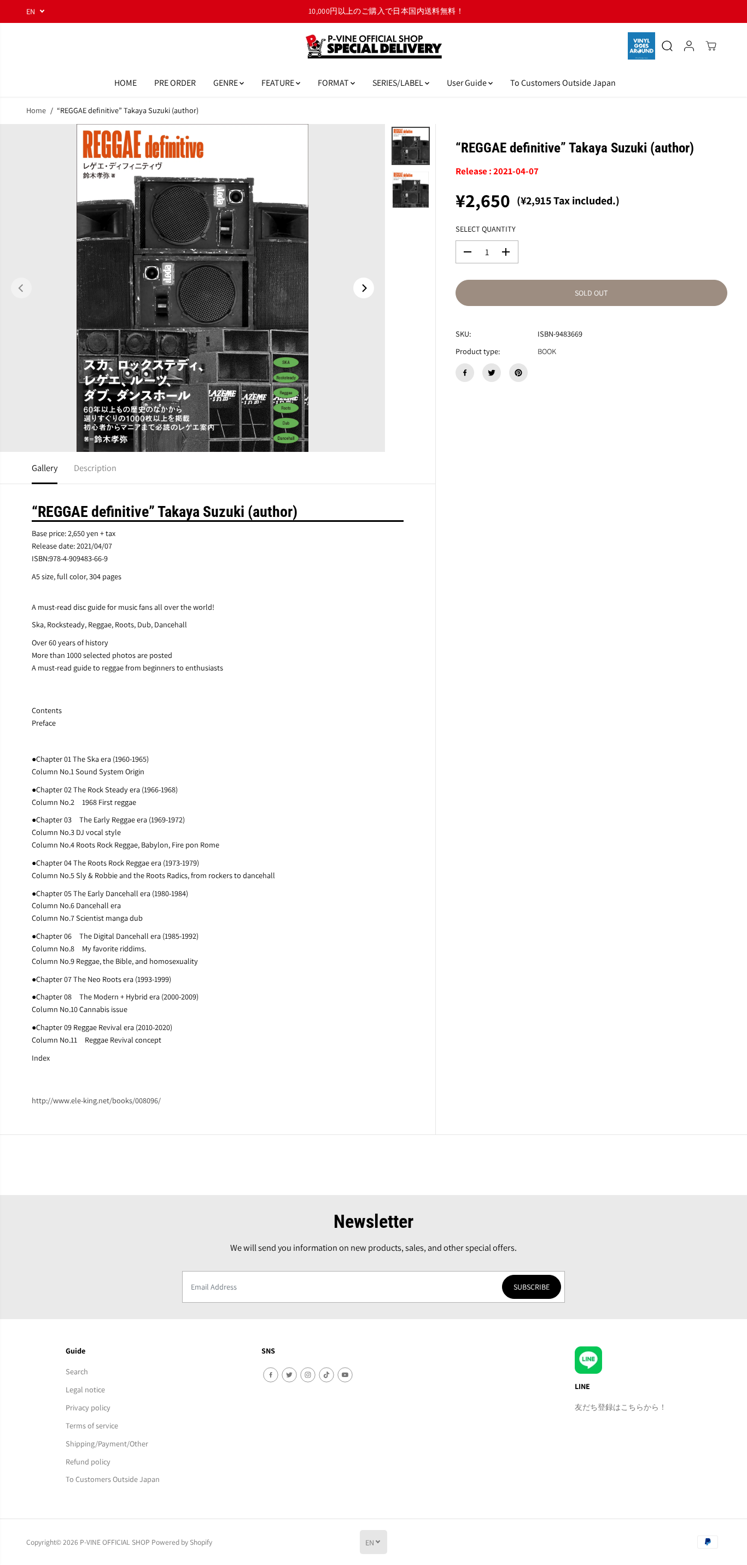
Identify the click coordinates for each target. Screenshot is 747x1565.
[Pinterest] (518, 372)
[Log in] (689, 46)
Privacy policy (88, 1407)
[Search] (667, 46)
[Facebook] (465, 372)
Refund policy (88, 1461)
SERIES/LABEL (398, 83)
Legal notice (85, 1389)
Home (36, 110)
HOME (125, 83)
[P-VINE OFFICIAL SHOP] (373, 46)
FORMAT (334, 83)
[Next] (363, 288)
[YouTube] (345, 1375)
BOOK (547, 351)
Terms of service (92, 1425)
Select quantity (486, 228)
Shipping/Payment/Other (107, 1443)
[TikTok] (326, 1375)
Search (77, 1371)
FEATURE (278, 83)
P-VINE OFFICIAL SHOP (115, 1542)
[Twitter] (491, 372)
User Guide (467, 83)
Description (95, 468)
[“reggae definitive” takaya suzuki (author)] (192, 288)
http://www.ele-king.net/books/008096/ (96, 1100)
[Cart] (711, 46)
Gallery (44, 468)
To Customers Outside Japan (563, 83)
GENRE (226, 83)
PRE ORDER (175, 83)
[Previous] (21, 288)
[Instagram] (308, 1375)
